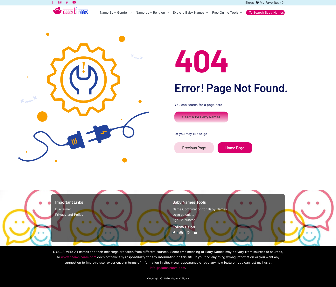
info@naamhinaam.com (167, 268)
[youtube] (195, 232)
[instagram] (181, 232)
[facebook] (174, 232)
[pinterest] (188, 232)
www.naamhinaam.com (78, 257)
